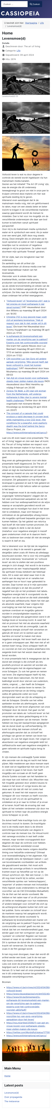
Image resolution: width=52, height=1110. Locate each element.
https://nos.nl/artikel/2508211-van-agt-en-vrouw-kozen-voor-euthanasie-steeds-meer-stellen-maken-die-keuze (27, 1025)
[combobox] (14, 4)
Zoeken (36, 4)
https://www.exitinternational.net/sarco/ (26, 432)
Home (7, 1076)
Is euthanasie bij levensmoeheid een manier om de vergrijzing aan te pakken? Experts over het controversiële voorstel (27, 339)
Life (18, 50)
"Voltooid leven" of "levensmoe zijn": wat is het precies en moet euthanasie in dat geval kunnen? (28, 304)
